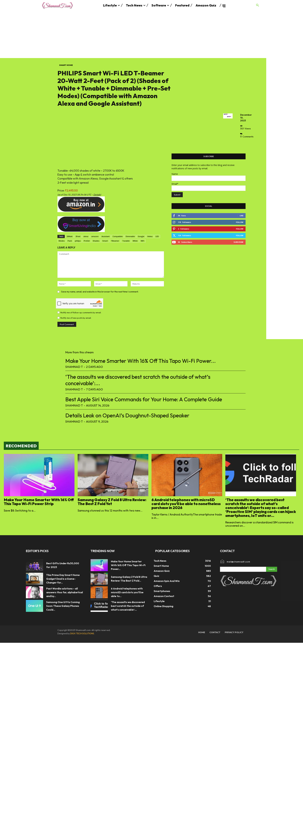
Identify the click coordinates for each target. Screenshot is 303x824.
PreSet (87, 241)
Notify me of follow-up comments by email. (80, 312)
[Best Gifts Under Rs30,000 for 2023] (34, 565)
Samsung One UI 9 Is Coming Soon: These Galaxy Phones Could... (63, 605)
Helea (149, 236)
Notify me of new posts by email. (75, 318)
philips (78, 241)
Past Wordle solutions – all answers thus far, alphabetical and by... (64, 592)
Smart (105, 241)
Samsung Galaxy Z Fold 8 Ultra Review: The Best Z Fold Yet (112, 501)
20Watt (69, 236)
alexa (85, 236)
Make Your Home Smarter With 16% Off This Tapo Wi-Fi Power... (140, 360)
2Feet (78, 236)
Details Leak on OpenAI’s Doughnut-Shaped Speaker (127, 415)
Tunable (126, 241)
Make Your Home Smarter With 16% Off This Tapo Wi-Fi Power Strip (39, 501)
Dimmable (130, 236)
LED (157, 236)
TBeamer (115, 241)
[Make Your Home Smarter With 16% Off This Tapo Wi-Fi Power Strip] (39, 475)
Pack (70, 241)
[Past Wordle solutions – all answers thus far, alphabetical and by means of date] (34, 592)
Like (241, 215)
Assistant (106, 236)
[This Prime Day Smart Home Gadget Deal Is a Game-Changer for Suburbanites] (34, 579)
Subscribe (238, 242)
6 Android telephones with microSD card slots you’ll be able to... (127, 592)
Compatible (118, 236)
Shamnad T (74, 367)
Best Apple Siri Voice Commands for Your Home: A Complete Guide (143, 399)
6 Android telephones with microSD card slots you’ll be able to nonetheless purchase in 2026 (186, 503)
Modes (62, 241)
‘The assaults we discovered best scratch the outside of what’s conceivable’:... (137, 380)
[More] (243, 144)
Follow (239, 222)
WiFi (142, 241)
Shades (96, 241)
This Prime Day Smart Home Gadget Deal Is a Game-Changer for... (63, 578)
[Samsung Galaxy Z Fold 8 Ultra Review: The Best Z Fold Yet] (113, 475)
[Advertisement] (151, 34)
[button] (257, 5)
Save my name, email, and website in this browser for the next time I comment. (100, 291)
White (135, 241)
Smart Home (66, 65)
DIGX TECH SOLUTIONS (82, 633)
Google (141, 236)
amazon (94, 236)
